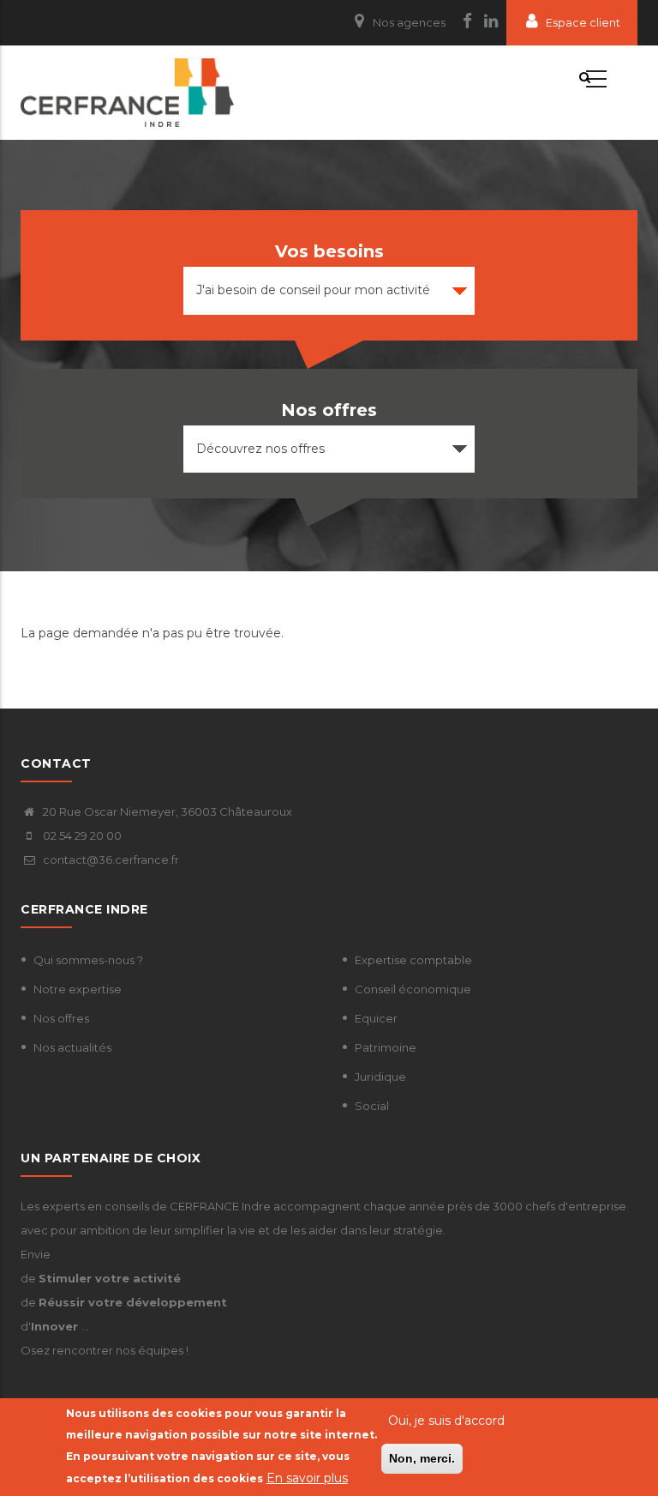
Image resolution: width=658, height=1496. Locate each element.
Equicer (376, 1018)
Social (372, 1106)
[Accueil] (127, 92)
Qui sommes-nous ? (88, 960)
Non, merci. (422, 1458)
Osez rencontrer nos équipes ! (104, 1350)
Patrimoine (385, 1047)
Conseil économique (413, 989)
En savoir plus (307, 1478)
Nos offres (61, 1018)
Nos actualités (72, 1047)
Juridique (380, 1076)
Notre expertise (77, 989)
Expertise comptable (413, 960)
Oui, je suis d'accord (446, 1420)
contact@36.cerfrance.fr (109, 859)
